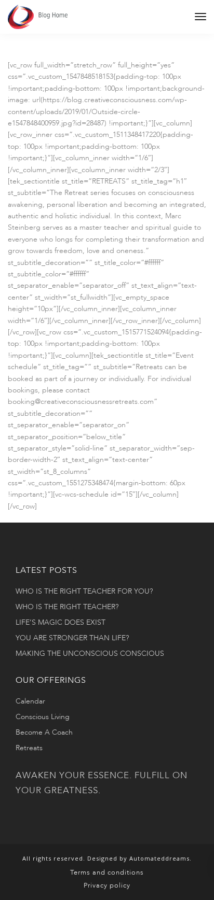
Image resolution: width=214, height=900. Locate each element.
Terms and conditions (107, 872)
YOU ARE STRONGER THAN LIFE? (72, 638)
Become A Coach (44, 732)
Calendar (30, 701)
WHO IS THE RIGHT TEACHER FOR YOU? (84, 591)
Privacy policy (107, 885)
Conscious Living (43, 717)
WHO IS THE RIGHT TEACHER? (67, 607)
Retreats (29, 748)
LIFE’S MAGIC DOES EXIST (60, 622)
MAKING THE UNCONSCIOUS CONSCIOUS (90, 653)
